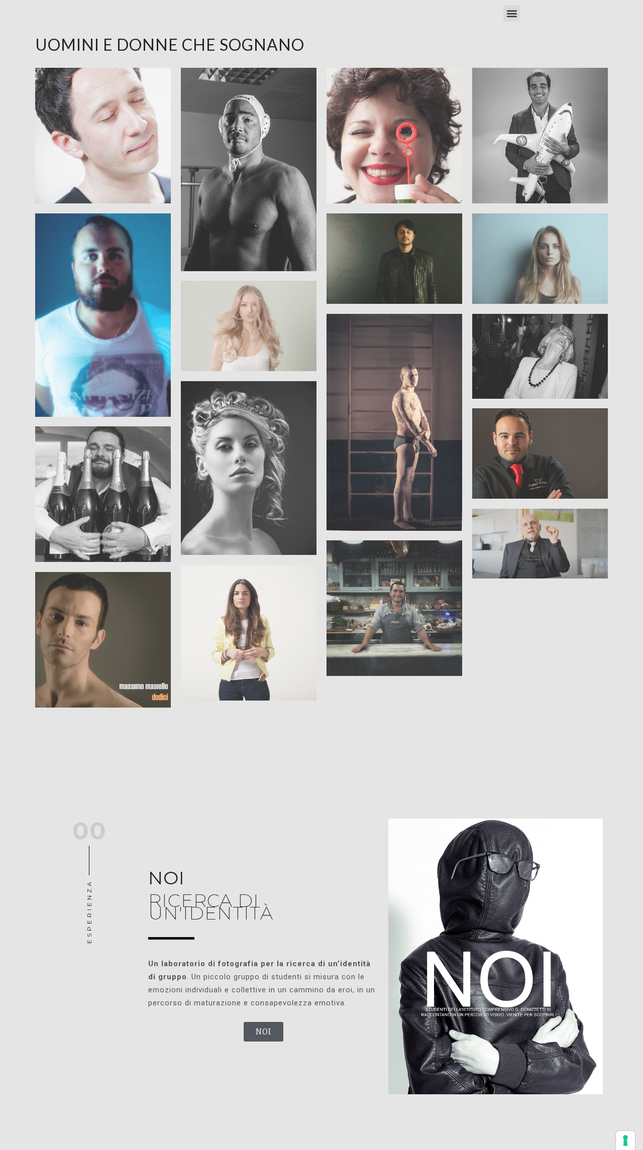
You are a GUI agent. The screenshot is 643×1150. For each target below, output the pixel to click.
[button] (511, 13)
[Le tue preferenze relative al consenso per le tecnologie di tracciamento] (625, 1140)
